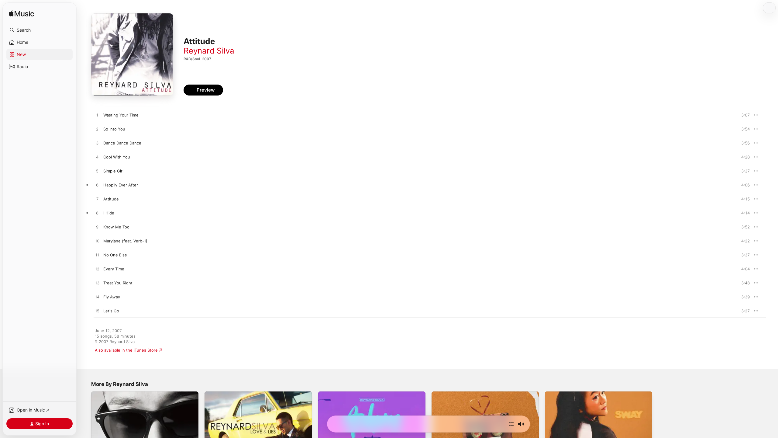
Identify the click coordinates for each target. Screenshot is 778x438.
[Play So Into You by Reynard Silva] (97, 129)
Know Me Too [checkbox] (116, 226)
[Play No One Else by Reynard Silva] (97, 255)
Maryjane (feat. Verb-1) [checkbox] (125, 240)
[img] (21, 13)
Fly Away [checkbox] (111, 296)
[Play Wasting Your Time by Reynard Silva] (97, 115)
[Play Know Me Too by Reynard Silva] (97, 227)
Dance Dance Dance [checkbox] (122, 143)
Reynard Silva (209, 50)
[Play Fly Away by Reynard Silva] (97, 297)
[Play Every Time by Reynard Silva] (97, 269)
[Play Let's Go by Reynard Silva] (97, 311)
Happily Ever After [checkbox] (120, 184)
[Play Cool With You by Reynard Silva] (97, 157)
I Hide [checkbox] (108, 212)
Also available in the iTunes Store (126, 350)
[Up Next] (511, 424)
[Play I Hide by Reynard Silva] (97, 213)
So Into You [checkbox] (114, 129)
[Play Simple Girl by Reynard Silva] (97, 171)
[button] (39, 30)
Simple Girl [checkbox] (113, 171)
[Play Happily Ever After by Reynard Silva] (97, 185)
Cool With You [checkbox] (116, 157)
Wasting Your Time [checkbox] (121, 115)
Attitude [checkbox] (111, 198)
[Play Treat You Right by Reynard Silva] (97, 283)
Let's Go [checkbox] (111, 310)
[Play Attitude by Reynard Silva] (97, 199)
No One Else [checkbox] (115, 254)
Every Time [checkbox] (113, 268)
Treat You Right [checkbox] (118, 282)
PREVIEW (743, 115)
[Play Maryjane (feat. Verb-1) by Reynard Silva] (97, 241)
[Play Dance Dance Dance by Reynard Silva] (97, 143)
